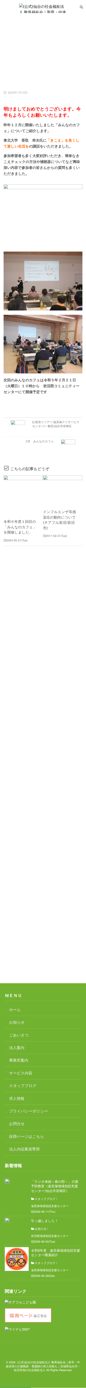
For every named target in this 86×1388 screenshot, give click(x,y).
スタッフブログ (23, 1085)
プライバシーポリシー (28, 1111)
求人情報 (16, 1098)
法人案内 (16, 1047)
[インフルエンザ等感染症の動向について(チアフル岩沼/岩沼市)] (62, 490)
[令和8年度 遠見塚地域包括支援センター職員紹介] (17, 1259)
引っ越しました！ (44, 1221)
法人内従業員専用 (24, 1149)
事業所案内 (18, 1060)
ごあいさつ (19, 1035)
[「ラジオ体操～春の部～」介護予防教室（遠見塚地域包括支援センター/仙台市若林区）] (7, 1181)
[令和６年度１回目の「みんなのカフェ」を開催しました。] (23, 494)
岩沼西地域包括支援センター (50, 1236)
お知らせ (17, 1022)
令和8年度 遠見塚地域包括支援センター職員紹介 (55, 1253)
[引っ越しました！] (7, 1220)
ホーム (15, 1009)
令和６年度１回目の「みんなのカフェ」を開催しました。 (20, 526)
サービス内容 (20, 1073)
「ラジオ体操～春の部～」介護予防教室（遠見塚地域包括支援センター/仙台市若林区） (54, 1186)
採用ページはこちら (26, 1136)
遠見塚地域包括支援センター (50, 1206)
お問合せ (17, 1123)
